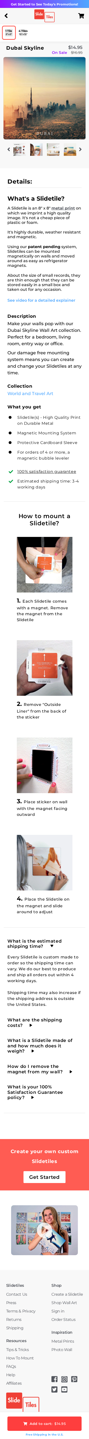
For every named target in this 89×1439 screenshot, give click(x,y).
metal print (63, 208)
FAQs (11, 1366)
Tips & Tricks (17, 1349)
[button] (6, 16)
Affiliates (14, 1383)
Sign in (57, 1311)
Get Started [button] (44, 1177)
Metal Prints (62, 1341)
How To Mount (20, 1358)
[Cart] (83, 16)
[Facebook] (56, 1381)
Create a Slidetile (67, 1294)
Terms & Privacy (21, 1311)
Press (11, 1302)
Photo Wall (61, 1349)
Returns (14, 1319)
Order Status (63, 1319)
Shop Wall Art (64, 1302)
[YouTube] (66, 1391)
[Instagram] (66, 1381)
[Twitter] (56, 1391)
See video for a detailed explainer (41, 300)
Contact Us (16, 1294)
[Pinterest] (76, 1381)
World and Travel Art (30, 393)
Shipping (14, 1328)
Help (10, 1375)
